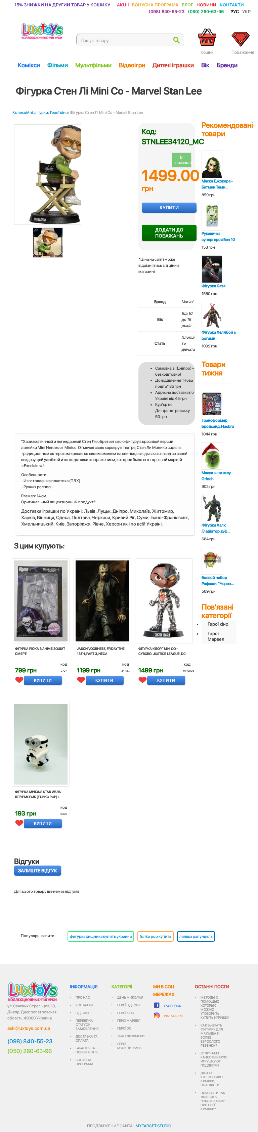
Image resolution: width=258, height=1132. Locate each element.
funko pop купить (155, 936)
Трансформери (130, 1036)
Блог (187, 4)
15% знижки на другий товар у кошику (62, 4)
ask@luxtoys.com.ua (28, 1028)
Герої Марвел (216, 636)
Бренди (227, 65)
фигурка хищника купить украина (101, 936)
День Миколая (130, 997)
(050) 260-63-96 (206, 11)
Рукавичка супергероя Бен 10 (218, 236)
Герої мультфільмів (129, 1046)
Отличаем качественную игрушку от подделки (214, 1059)
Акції (123, 4)
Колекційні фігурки (30, 112)
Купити (169, 207)
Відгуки (82, 1013)
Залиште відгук (37, 870)
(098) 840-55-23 (166, 11)
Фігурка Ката (213, 286)
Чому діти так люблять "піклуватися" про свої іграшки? (213, 1101)
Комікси (29, 65)
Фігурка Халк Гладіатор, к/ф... (216, 528)
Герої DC (124, 1028)
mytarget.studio (153, 1126)
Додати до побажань (169, 233)
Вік (205, 65)
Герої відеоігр (128, 1005)
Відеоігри (132, 65)
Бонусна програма (155, 4)
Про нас (83, 997)
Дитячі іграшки (173, 65)
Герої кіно (59, 112)
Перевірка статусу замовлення (87, 1024)
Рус (234, 11)
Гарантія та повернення (86, 1050)
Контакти (232, 4)
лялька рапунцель (196, 936)
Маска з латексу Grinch (216, 475)
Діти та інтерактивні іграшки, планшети (212, 1079)
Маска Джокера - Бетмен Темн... (217, 184)
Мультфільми (93, 65)
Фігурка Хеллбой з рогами (219, 335)
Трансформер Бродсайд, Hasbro (218, 423)
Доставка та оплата (87, 1038)
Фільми (57, 65)
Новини (206, 4)
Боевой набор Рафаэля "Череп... (218, 580)
